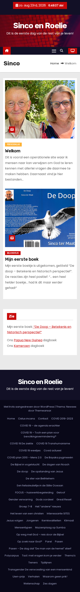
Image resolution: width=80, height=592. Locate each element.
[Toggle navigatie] (54, 51)
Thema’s (70, 555)
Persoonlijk (13, 144)
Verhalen (34, 576)
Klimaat (69, 520)
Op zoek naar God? (29, 541)
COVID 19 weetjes (30, 450)
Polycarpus (12, 555)
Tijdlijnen (46, 562)
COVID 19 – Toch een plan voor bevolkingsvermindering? (40, 434)
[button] (62, 50)
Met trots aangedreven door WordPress (29, 407)
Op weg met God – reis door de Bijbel (40, 534)
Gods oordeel (44, 499)
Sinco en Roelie (40, 25)
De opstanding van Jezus (47, 471)
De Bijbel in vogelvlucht (25, 464)
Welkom (12, 150)
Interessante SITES (58, 513)
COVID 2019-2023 (62, 418)
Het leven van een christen (27, 513)
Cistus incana (26, 418)
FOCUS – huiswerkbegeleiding (34, 492)
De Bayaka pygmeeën (59, 457)
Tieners (33, 562)
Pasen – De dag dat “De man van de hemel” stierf (40, 548)
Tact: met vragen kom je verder (42, 555)
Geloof (61, 492)
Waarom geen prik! (55, 576)
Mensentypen (23, 527)
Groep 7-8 (25, 506)
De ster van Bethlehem (40, 478)
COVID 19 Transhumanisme (53, 443)
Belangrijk (13, 253)
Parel (48, 541)
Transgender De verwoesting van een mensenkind (40, 569)
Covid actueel (52, 450)
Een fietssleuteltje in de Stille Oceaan (40, 485)
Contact (43, 418)
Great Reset (64, 499)
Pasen (59, 541)
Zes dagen (50, 583)
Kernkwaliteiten (51, 520)
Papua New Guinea (28, 340)
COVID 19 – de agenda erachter (40, 425)
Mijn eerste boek (22, 259)
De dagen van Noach (56, 464)
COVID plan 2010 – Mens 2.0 (24, 457)
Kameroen (22, 346)
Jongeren (32, 520)
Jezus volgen (14, 520)
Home (54, 63)
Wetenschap (31, 583)
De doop (22, 471)
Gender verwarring (21, 499)
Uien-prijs (19, 576)
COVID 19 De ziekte (21, 443)
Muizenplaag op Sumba (50, 527)
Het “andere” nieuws (48, 506)
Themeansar (43, 410)
